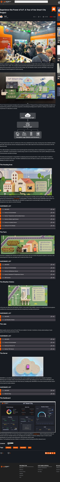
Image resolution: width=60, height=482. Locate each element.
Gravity (15, 447)
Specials (58, 469)
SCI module (16, 198)
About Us (21, 467)
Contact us (40, 469)
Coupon (57, 471)
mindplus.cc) (36, 434)
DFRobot (8, 447)
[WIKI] (8, 4)
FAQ (20, 477)
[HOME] (1, 4)
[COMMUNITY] (3, 4)
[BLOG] (10, 4)
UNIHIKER (23, 447)
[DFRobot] (5, 2)
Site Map (40, 471)
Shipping (21, 473)
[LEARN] (11, 4)
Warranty (21, 469)
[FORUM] (6, 4)
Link (53, 209)
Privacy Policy (22, 471)
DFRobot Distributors (42, 467)
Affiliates (58, 467)
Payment (21, 475)
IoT (29, 447)
